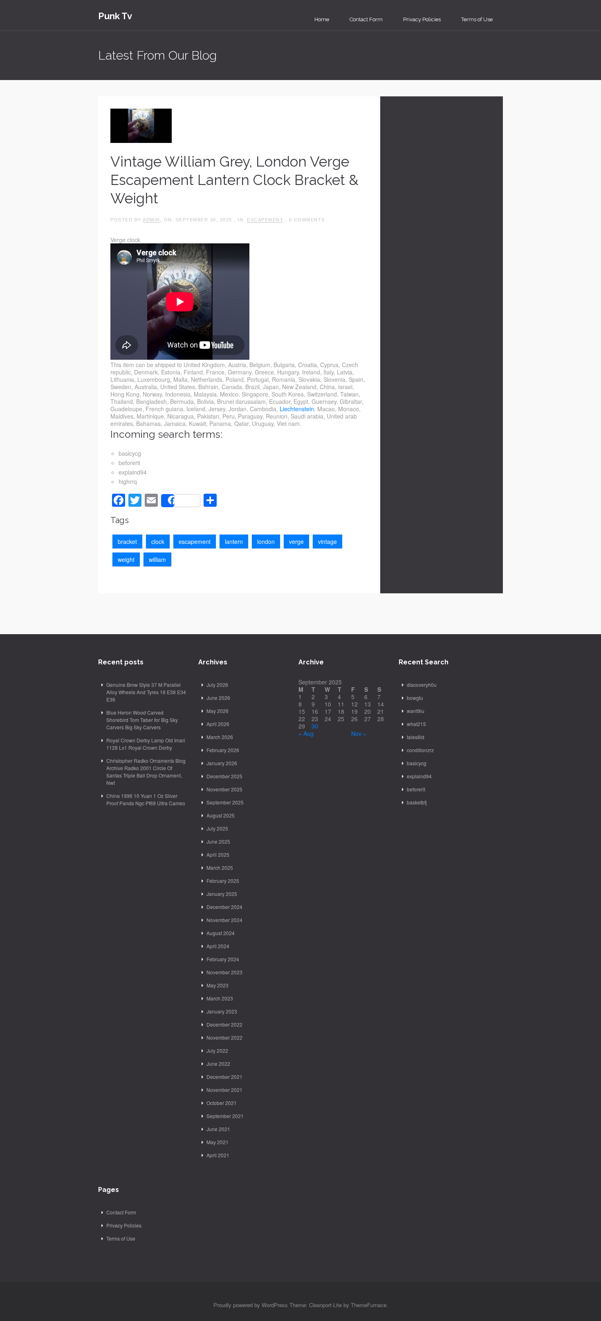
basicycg (416, 763)
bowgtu (415, 697)
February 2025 (222, 880)
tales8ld (415, 736)
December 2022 (224, 1024)
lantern (234, 541)
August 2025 (220, 815)
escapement (265, 219)
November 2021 (224, 1089)
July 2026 (217, 684)
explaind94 (419, 776)
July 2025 (217, 828)
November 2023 (224, 972)
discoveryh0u (422, 684)
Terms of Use (477, 19)
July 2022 (217, 1050)
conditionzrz (420, 749)
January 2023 (221, 1011)
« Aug (306, 733)
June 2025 (218, 841)
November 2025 (224, 789)
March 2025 (219, 867)
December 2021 (224, 1076)
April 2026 (217, 723)
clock (157, 541)
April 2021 (217, 1155)
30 (315, 726)
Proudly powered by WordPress (250, 1305)
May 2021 (217, 1141)
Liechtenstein (297, 409)
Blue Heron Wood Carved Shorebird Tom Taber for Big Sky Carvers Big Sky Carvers (142, 720)
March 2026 (219, 736)
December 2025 (224, 776)
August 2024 (220, 932)
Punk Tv (115, 16)
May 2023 (217, 985)
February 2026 (222, 749)
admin (151, 219)
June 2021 (218, 1128)
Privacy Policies (422, 19)
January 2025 (221, 893)
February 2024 (222, 959)
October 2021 (221, 1102)
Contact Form (366, 19)
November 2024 (224, 919)
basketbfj (417, 802)
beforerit (416, 789)
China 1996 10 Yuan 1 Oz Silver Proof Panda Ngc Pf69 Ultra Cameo (145, 799)
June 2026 (218, 697)
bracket (127, 541)
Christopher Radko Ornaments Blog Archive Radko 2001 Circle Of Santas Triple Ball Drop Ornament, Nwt (146, 771)
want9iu (415, 710)
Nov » (358, 733)
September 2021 (225, 1115)
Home (321, 19)
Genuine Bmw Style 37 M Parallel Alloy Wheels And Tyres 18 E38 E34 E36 (146, 692)
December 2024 (224, 906)
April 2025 (217, 854)
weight (126, 559)
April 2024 (217, 945)
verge (296, 541)
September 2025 (225, 802)
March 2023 (219, 998)
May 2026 (217, 710)
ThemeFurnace (368, 1305)
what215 (416, 723)
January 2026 (221, 763)
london (266, 541)
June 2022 (218, 1063)
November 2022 (224, 1037)
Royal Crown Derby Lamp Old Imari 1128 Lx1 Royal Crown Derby (145, 744)
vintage (327, 541)
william (157, 559)
